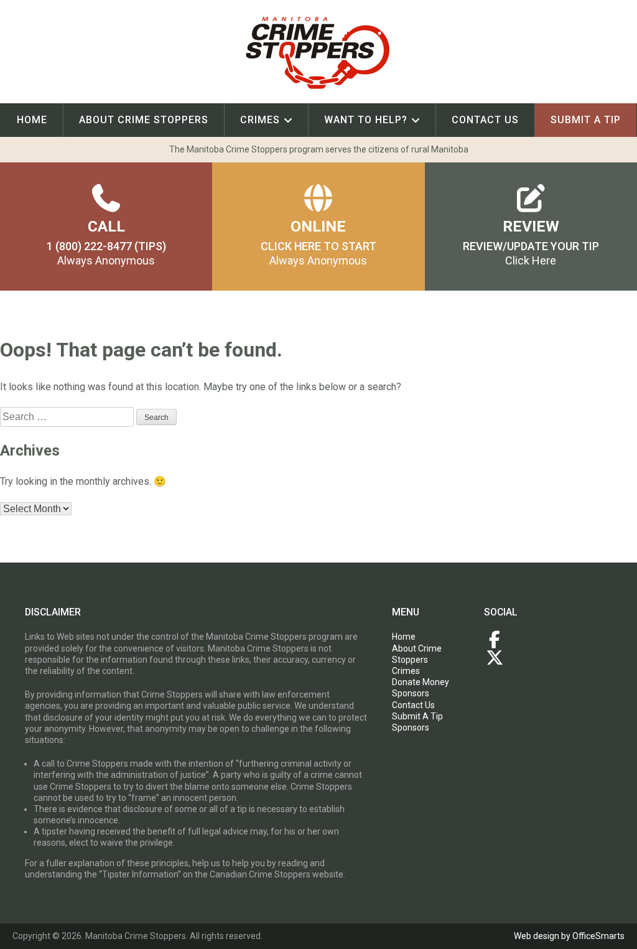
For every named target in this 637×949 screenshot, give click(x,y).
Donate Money (420, 682)
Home (32, 120)
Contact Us (485, 120)
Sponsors (410, 693)
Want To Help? (365, 120)
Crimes (260, 120)
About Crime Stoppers (143, 120)
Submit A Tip (417, 716)
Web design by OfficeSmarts (569, 936)
